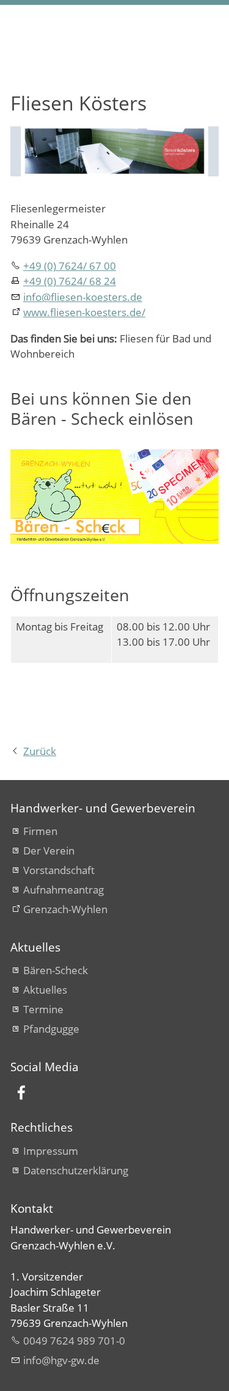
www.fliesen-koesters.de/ (84, 312)
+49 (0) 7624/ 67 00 (69, 266)
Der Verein (49, 851)
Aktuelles (45, 990)
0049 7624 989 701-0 (74, 1341)
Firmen (40, 831)
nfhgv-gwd (59, 1360)
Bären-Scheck (55, 970)
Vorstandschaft (59, 870)
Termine (43, 1009)
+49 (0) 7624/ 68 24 (69, 281)
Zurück (39, 751)
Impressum (50, 1151)
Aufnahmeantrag (63, 890)
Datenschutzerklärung (75, 1170)
